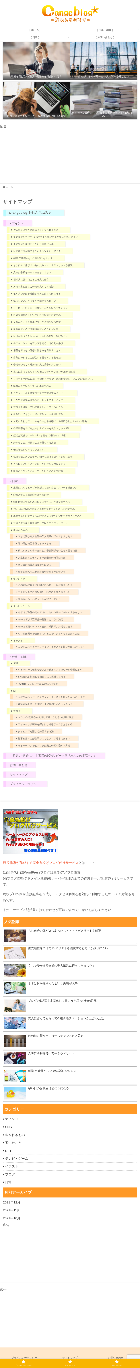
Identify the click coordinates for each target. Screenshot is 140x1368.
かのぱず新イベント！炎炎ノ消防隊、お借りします (45, 626)
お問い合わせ (18, 765)
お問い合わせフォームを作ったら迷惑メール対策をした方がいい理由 (50, 421)
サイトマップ (18, 774)
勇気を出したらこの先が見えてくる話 (33, 286)
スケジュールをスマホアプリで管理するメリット (39, 393)
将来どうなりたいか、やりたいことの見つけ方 (38, 471)
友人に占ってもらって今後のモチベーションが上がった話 (44, 371)
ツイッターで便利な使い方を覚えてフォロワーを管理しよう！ (51, 669)
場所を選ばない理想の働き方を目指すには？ (37, 350)
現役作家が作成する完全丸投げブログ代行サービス (41, 863)
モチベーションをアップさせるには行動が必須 (38, 343)
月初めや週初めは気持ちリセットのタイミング (38, 400)
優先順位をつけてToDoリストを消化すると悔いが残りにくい (45, 237)
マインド (18, 223)
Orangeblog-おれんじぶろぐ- (30, 213)
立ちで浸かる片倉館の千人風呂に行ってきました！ (45, 536)
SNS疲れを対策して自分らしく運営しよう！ (42, 676)
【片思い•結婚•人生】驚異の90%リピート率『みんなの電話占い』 (53, 755)
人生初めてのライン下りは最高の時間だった (41, 557)
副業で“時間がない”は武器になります (33, 258)
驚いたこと (19, 579)
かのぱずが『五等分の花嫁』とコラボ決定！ (41, 619)
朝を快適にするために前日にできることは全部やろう (41, 501)
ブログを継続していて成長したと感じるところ (38, 407)
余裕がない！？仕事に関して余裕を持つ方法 (37, 322)
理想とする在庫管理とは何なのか (31, 494)
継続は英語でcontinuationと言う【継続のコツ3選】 (40, 435)
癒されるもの (20, 530)
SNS (15, 663)
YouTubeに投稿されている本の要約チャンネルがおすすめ (44, 509)
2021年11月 (11, 1210)
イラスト (18, 640)
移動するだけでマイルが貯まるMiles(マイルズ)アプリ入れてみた (47, 516)
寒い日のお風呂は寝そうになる (34, 564)
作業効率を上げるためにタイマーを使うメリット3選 (41, 428)
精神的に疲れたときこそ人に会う (31, 279)
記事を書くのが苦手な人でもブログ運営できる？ (44, 738)
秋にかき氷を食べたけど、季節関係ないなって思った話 (47, 550)
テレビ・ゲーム (21, 606)
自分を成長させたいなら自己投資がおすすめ (37, 315)
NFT (15, 691)
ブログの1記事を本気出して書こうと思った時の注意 (46, 717)
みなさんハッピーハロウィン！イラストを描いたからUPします (51, 646)
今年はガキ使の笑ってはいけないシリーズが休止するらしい (50, 612)
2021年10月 (11, 1218)
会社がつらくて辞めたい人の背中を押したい (37, 364)
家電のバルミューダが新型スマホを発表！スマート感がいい (45, 487)
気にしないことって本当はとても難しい (34, 300)
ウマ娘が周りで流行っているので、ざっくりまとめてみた (49, 633)
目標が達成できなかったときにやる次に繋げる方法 (40, 336)
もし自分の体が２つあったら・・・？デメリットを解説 (43, 265)
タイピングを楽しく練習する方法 (36, 731)
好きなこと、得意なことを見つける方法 (34, 442)
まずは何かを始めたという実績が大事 (33, 244)
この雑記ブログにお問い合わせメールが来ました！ (45, 585)
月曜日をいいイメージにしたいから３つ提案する (39, 463)
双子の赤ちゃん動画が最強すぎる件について (41, 571)
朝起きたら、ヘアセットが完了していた (39, 599)
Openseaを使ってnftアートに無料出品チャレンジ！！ (46, 704)
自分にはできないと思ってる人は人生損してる (38, 414)
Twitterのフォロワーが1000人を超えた (38, 683)
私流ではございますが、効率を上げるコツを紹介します (43, 456)
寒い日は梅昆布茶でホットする (34, 543)
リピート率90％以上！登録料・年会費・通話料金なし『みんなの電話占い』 (53, 378)
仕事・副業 (19, 656)
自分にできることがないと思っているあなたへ (38, 357)
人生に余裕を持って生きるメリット (32, 272)
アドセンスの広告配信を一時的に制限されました (44, 592)
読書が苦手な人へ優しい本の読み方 (32, 385)
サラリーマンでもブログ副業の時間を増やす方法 (44, 745)
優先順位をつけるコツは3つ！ (29, 449)
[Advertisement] (70, 154)
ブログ (16, 711)
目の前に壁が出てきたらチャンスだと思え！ (37, 251)
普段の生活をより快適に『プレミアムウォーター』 (40, 523)
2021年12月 (11, 1202)
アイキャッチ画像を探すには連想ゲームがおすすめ (45, 724)
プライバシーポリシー (24, 784)
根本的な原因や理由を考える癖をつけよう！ (37, 293)
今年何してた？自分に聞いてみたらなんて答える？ (40, 308)
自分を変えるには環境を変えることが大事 (35, 329)
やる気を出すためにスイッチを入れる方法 (35, 230)
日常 (15, 481)
